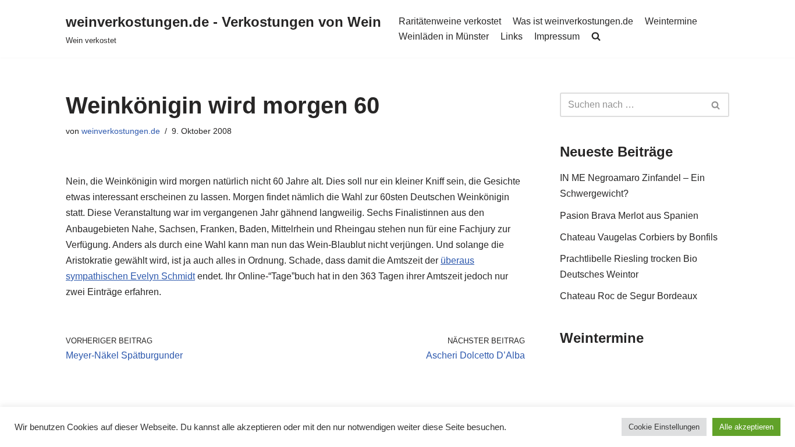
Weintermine (671, 21)
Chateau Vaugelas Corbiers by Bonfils (639, 237)
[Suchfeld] (716, 105)
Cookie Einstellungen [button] (664, 427)
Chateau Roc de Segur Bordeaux (628, 296)
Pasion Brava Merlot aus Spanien (629, 216)
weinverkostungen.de (120, 131)
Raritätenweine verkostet (450, 21)
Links (512, 36)
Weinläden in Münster (444, 36)
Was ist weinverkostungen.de (573, 21)
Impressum (557, 36)
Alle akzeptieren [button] (746, 427)
